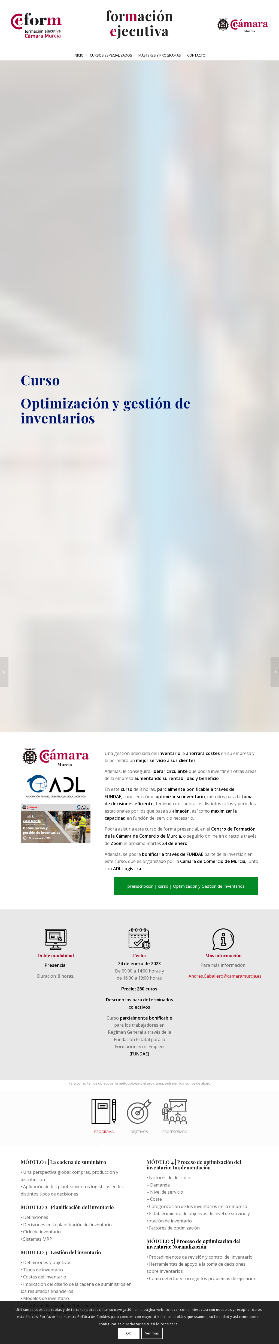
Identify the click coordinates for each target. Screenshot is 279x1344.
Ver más (152, 1333)
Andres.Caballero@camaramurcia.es (225, 976)
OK (128, 1333)
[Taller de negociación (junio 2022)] (4, 672)
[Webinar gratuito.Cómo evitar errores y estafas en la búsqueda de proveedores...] (275, 672)
